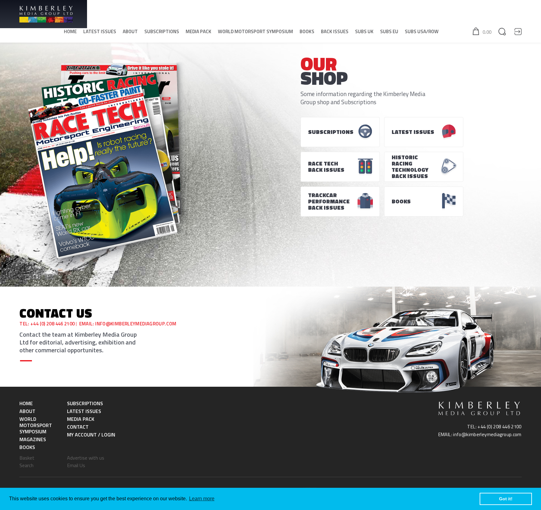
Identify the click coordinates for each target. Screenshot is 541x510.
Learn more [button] (201, 498)
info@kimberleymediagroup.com (136, 323)
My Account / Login (91, 434)
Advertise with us (85, 458)
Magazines (32, 439)
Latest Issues (99, 31)
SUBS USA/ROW (422, 31)
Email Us (76, 465)
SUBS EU (389, 31)
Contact (78, 427)
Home (70, 31)
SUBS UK (364, 31)
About (130, 31)
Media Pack (198, 31)
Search (26, 465)
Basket (26, 458)
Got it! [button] (506, 498)
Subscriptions (161, 31)
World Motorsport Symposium (255, 31)
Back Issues (334, 31)
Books (307, 31)
